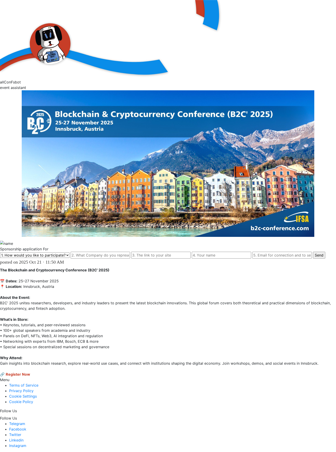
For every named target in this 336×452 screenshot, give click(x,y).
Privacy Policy (21, 390)
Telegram (17, 423)
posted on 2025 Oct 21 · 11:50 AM (32, 262)
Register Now (18, 374)
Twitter (15, 434)
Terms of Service (23, 385)
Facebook (17, 429)
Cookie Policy (21, 401)
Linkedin (16, 440)
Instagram (17, 445)
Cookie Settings (23, 396)
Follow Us (8, 411)
